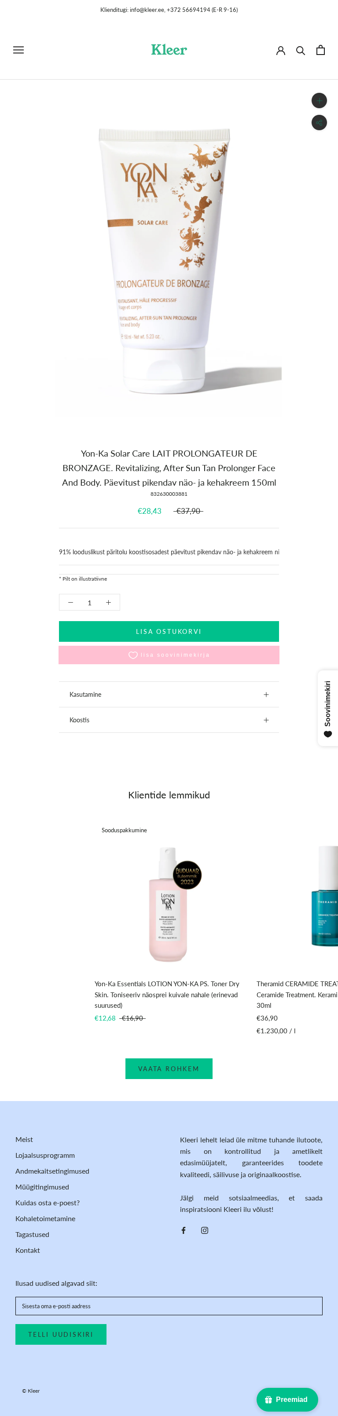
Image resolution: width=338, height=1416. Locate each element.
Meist (24, 1139)
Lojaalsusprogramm (45, 1155)
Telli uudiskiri (61, 1334)
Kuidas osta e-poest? (47, 1202)
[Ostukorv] (320, 50)
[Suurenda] (319, 100)
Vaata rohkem (169, 1068)
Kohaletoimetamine (45, 1218)
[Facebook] (183, 1229)
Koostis (79, 720)
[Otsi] (300, 50)
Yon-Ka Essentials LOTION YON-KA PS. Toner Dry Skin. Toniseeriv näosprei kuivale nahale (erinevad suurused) (167, 995)
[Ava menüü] (18, 50)
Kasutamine (85, 694)
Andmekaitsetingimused (52, 1171)
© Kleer (31, 1390)
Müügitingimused (42, 1186)
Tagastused (32, 1234)
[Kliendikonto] (280, 49)
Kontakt (27, 1250)
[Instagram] (204, 1229)
